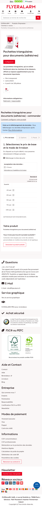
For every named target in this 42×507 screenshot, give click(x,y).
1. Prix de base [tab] (8, 138)
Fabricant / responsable (12, 101)
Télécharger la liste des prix (15, 158)
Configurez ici (9, 62)
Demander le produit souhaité (15, 245)
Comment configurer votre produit (13, 119)
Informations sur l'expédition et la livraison (15, 170)
